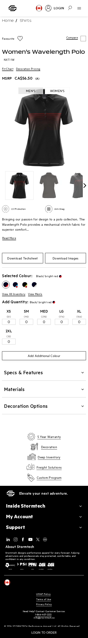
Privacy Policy (44, 604)
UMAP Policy (43, 594)
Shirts (25, 20)
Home (8, 20)
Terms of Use (43, 599)
